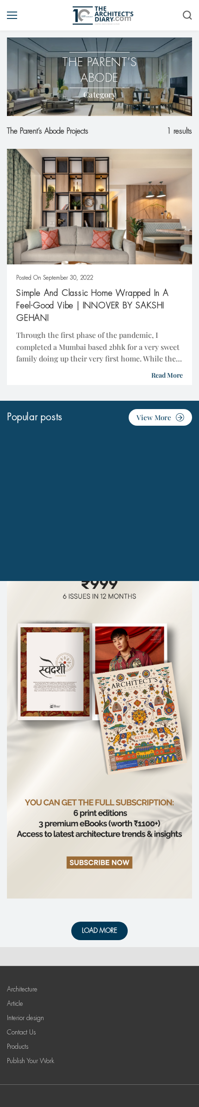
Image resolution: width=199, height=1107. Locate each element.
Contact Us (21, 1032)
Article (15, 1003)
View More (154, 417)
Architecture (22, 989)
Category (99, 94)
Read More (167, 375)
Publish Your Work (30, 1061)
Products (17, 1046)
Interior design (25, 1018)
